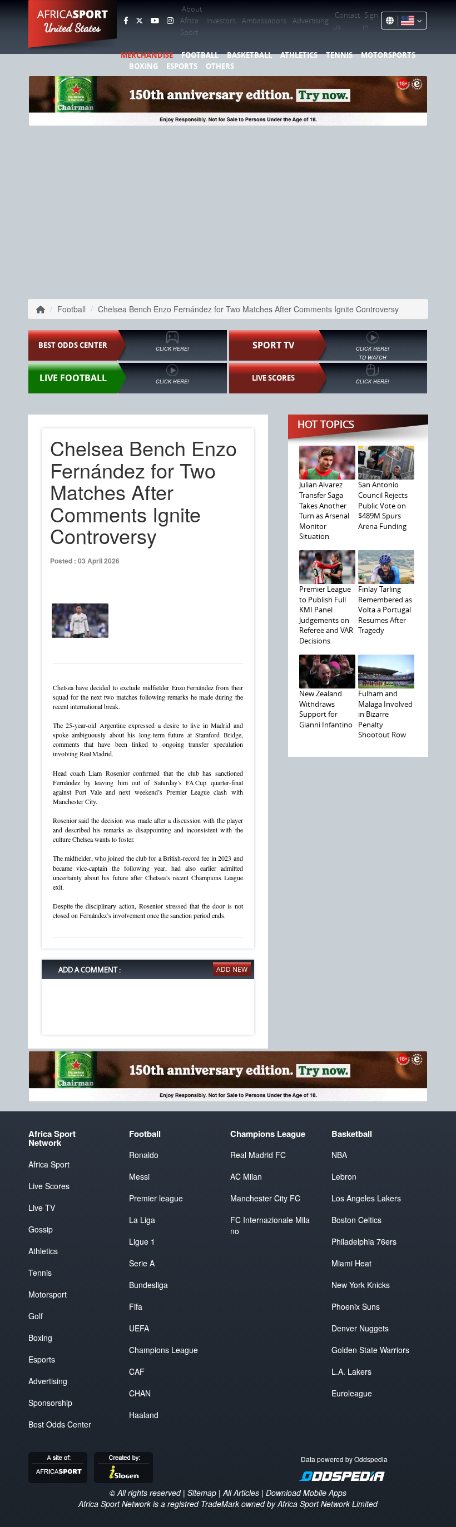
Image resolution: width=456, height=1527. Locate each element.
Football (200, 55)
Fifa (135, 1306)
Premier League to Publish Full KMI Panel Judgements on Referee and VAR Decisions (326, 615)
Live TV (41, 1207)
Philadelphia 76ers (363, 1241)
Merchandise (147, 55)
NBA (339, 1154)
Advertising (311, 21)
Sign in (370, 21)
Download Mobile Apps (306, 1492)
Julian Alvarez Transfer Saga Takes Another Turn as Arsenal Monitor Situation (324, 510)
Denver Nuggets (360, 1328)
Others (220, 66)
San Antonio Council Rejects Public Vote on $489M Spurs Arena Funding (383, 505)
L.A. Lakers (351, 1371)
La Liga (142, 1219)
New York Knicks (360, 1284)
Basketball (249, 55)
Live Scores (49, 1185)
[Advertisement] (228, 211)
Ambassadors (264, 21)
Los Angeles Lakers (366, 1198)
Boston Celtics (356, 1219)
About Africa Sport (191, 20)
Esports (181, 66)
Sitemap (201, 1492)
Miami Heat (351, 1263)
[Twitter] (139, 20)
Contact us (346, 21)
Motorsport (47, 1294)
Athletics (299, 55)
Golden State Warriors (370, 1349)
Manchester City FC (265, 1198)
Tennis (339, 55)
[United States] (409, 21)
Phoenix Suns (355, 1306)
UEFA (139, 1328)
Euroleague (351, 1393)
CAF (137, 1371)
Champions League (163, 1349)
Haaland (143, 1414)
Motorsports (388, 55)
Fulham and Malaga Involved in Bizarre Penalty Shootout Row (385, 714)
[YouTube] (155, 20)
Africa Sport (49, 1164)
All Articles (241, 1492)
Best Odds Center (59, 1424)
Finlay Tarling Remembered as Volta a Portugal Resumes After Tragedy (385, 609)
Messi (139, 1176)
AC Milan (246, 1176)
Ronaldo (143, 1154)
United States (72, 27)
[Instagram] (170, 20)
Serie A (142, 1263)
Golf (35, 1315)
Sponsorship (50, 1402)
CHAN (140, 1393)
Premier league (156, 1198)
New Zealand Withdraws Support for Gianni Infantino (326, 709)
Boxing (143, 66)
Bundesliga (148, 1284)
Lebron (343, 1176)
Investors (221, 21)
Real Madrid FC (258, 1154)
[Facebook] (126, 20)
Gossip (40, 1229)
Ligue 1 (142, 1241)
